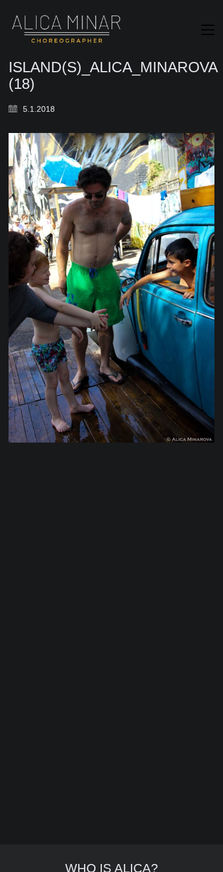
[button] (207, 30)
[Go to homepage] (66, 29)
